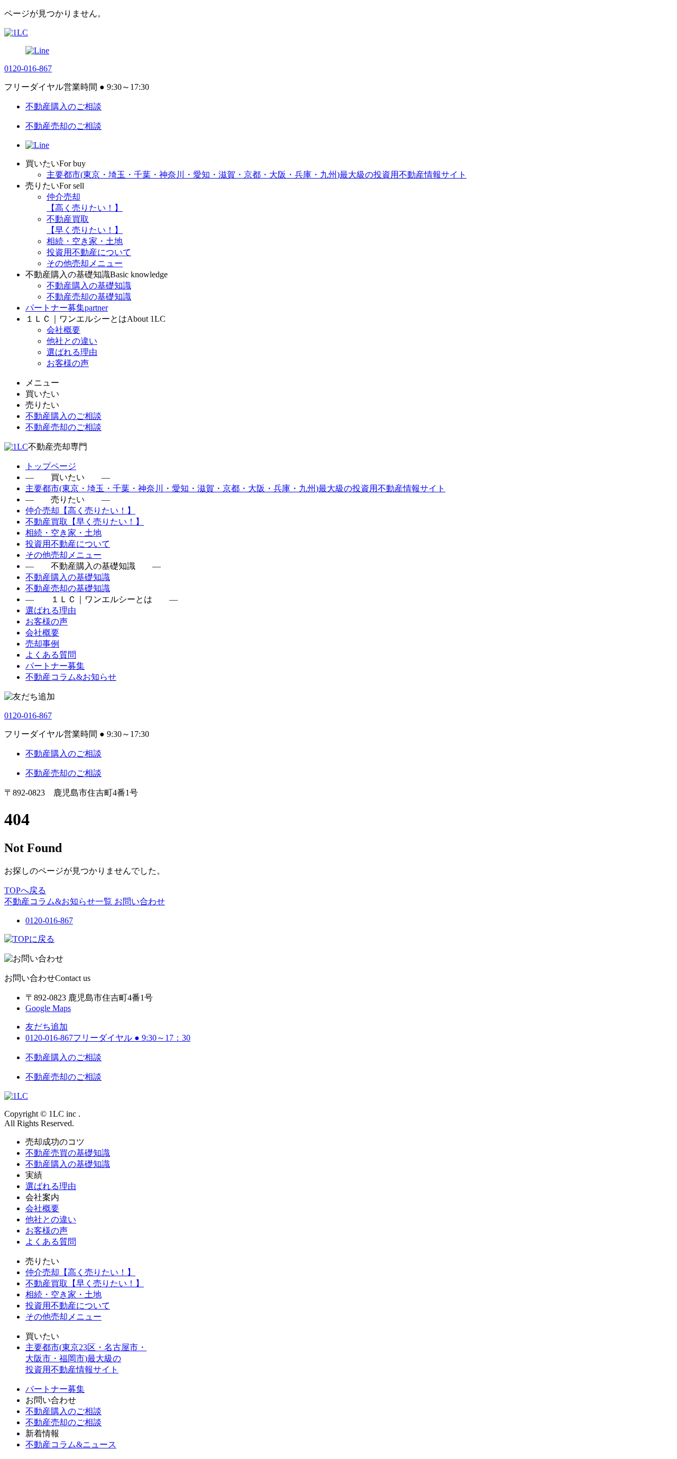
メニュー (42, 382)
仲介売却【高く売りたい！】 (80, 510)
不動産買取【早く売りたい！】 (84, 521)
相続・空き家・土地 (85, 241)
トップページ (50, 466)
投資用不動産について (89, 252)
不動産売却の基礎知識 (89, 296)
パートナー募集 (55, 665)
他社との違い (72, 340)
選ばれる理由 (72, 352)
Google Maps (48, 1008)
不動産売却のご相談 (63, 1422)
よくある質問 (50, 654)
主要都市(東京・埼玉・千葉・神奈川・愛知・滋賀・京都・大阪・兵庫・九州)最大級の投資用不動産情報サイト (256, 174)
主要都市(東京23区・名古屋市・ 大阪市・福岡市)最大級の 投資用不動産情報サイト (86, 1358)
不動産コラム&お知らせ (70, 676)
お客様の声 (68, 363)
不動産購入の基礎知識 (89, 285)
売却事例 (42, 643)
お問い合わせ (139, 901)
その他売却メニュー (85, 263)
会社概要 (63, 329)
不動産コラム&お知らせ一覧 (59, 901)
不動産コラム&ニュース (70, 1444)
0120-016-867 (28, 68)
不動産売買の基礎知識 (67, 1152)
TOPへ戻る (25, 890)
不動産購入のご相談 (63, 1411)
